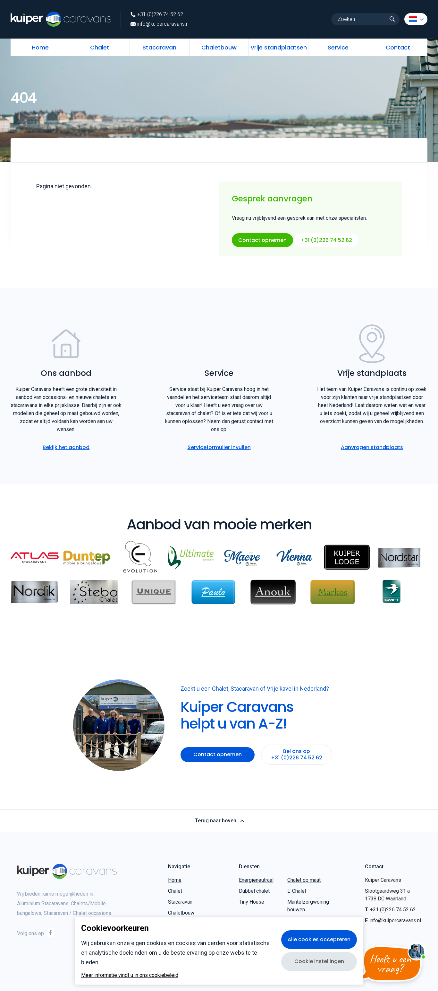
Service (338, 47)
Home (40, 47)
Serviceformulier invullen (219, 447)
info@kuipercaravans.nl (163, 24)
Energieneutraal (256, 880)
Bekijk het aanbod (66, 447)
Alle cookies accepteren (319, 939)
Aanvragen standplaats (372, 447)
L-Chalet (296, 891)
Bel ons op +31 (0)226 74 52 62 (296, 754)
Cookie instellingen (319, 961)
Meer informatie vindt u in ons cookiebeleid (129, 975)
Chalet (99, 47)
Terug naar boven (215, 821)
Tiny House (251, 902)
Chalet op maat (304, 880)
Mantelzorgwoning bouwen (308, 906)
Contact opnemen (262, 240)
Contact (398, 47)
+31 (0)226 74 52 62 (160, 14)
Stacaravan (159, 47)
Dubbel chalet (254, 891)
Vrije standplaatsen (278, 47)
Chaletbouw (219, 47)
